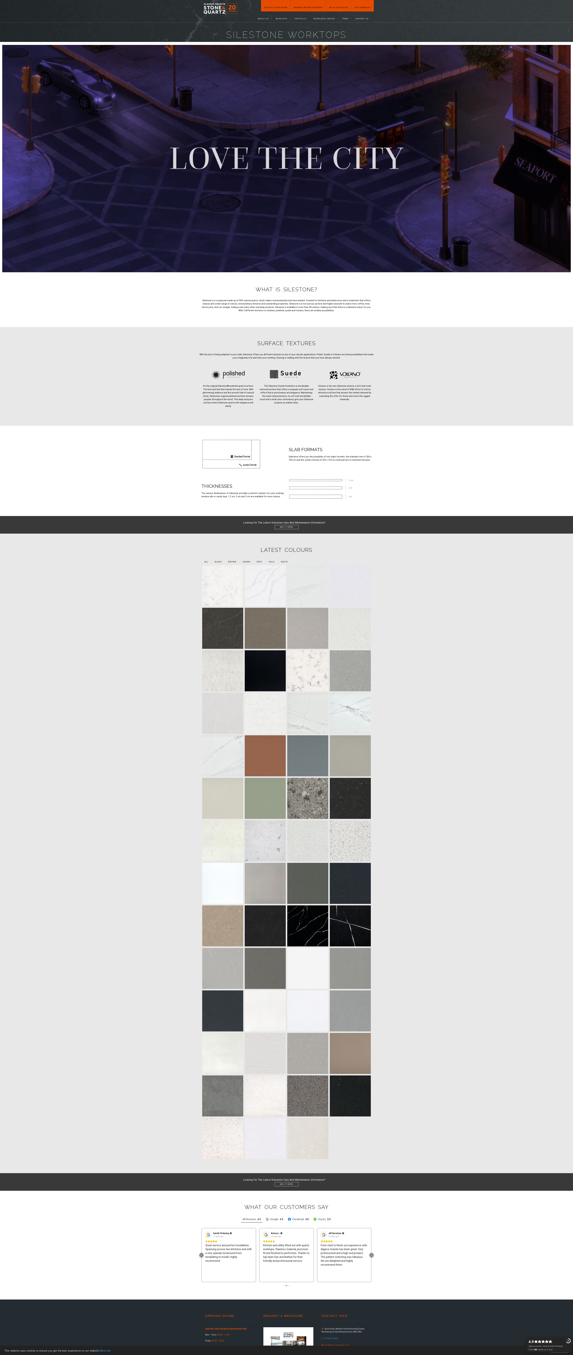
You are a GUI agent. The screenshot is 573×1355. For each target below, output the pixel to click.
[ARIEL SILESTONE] (222, 840)
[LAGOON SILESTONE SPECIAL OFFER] (222, 585)
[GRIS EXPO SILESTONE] (265, 968)
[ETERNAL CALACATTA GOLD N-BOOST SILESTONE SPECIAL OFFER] (265, 585)
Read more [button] (269, 1276)
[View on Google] (208, 1235)
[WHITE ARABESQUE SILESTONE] (222, 1138)
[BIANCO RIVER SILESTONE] (265, 840)
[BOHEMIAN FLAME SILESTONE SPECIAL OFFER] (222, 628)
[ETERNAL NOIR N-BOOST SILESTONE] (350, 925)
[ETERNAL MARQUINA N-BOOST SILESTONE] (307, 925)
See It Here (286, 527)
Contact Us (362, 19)
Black (218, 562)
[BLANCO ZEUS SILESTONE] (222, 883)
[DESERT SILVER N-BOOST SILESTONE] (222, 713)
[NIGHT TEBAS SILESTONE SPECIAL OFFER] (265, 670)
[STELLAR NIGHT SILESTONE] (350, 1095)
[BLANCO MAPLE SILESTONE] (265, 713)
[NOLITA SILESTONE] (222, 1053)
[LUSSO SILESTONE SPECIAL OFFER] (222, 670)
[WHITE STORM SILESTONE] (265, 1138)
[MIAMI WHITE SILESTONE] (307, 1010)
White (284, 562)
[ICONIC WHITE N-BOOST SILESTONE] (307, 968)
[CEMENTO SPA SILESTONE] (307, 883)
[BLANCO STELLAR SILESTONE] (350, 840)
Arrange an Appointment (308, 8)
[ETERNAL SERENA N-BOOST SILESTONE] (222, 968)
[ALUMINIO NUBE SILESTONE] (350, 670)
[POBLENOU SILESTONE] (307, 1053)
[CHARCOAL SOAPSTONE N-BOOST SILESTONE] (350, 883)
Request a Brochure (275, 8)
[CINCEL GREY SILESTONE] (350, 755)
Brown (232, 562)
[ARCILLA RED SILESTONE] (265, 755)
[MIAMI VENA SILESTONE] (265, 1010)
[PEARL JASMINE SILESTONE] (265, 1053)
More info (105, 1350)
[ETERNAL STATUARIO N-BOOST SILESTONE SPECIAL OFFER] (350, 585)
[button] (201, 1255)
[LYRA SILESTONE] (307, 670)
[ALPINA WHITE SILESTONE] (307, 798)
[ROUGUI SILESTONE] (350, 1053)
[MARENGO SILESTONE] (222, 1010)
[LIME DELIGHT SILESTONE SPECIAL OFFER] (350, 628)
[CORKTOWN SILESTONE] (265, 925)
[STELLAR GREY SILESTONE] (307, 1095)
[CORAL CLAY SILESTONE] (222, 925)
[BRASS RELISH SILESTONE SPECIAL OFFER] (265, 628)
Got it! (559, 1350)
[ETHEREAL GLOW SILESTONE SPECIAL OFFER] (307, 585)
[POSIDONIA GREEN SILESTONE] (265, 798)
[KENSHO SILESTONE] (350, 968)
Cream (246, 562)
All (206, 562)
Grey (259, 562)
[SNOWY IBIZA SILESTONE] (265, 1095)
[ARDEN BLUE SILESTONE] (350, 798)
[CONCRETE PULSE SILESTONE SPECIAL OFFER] (307, 628)
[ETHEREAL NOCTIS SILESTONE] (222, 755)
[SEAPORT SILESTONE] (222, 1095)
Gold (272, 562)
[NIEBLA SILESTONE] (350, 1010)
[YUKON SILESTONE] (307, 1138)
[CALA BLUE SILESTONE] (307, 755)
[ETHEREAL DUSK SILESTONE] (307, 713)
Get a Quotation (338, 8)
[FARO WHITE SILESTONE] (222, 798)
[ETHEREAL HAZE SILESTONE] (350, 713)
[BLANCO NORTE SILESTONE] (307, 840)
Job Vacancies (362, 8)
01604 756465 (331, 1338)
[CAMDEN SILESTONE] (265, 883)
